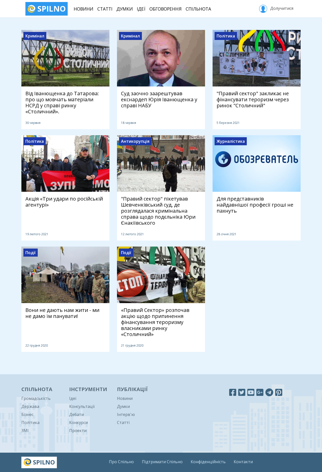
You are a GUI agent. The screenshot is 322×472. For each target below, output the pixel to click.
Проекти (78, 430)
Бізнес (27, 414)
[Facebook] (232, 392)
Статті (104, 9)
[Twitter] (241, 392)
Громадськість (36, 398)
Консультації (82, 406)
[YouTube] (250, 392)
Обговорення (165, 9)
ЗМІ (25, 430)
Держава (30, 406)
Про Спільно (121, 461)
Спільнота (198, 9)
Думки (124, 9)
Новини (83, 9)
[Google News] (259, 392)
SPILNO (50, 9)
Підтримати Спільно (162, 461)
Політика (30, 422)
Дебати (76, 414)
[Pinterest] (278, 392)
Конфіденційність (208, 461)
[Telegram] (269, 392)
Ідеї (141, 9)
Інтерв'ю (126, 414)
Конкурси (78, 422)
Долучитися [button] (281, 8)
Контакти (243, 461)
